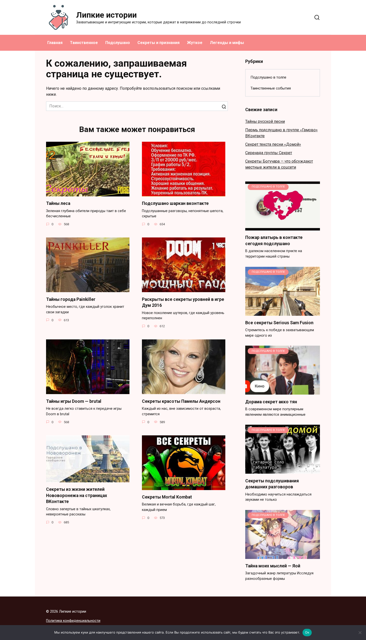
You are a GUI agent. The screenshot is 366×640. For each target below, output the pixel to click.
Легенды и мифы (227, 42)
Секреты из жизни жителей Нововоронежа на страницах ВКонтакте (76, 495)
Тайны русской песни (265, 121)
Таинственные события (270, 88)
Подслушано (117, 42)
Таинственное (84, 42)
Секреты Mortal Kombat (167, 497)
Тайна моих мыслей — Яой (272, 565)
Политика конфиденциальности (73, 621)
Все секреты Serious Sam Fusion (279, 322)
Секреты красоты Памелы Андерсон (181, 401)
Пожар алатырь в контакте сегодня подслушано (274, 240)
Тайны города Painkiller (70, 299)
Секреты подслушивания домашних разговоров (272, 483)
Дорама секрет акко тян (271, 401)
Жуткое (194, 42)
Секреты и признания (158, 42)
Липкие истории (106, 15)
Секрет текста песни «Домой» (273, 144)
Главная (54, 42)
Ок (307, 632)
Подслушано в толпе (268, 77)
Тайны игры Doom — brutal (73, 401)
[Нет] (359, 632)
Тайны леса (58, 203)
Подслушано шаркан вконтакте (175, 203)
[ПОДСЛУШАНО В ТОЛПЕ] (282, 227)
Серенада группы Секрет (268, 152)
